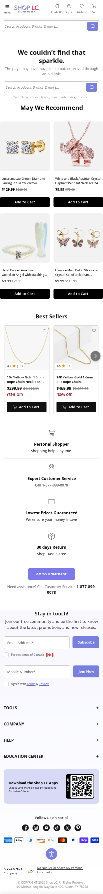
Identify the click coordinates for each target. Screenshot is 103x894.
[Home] (31, 8)
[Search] (92, 26)
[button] (51, 708)
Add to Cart (24, 202)
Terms (31, 684)
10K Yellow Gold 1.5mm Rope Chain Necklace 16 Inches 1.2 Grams (25, 379)
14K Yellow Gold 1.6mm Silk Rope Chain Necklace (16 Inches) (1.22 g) (74, 379)
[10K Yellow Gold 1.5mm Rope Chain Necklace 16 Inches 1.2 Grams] (26, 348)
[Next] (95, 356)
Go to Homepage (51, 574)
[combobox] (46, 26)
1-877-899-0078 (55, 485)
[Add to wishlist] (44, 330)
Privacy (44, 684)
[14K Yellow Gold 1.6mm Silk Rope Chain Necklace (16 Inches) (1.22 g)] (76, 348)
